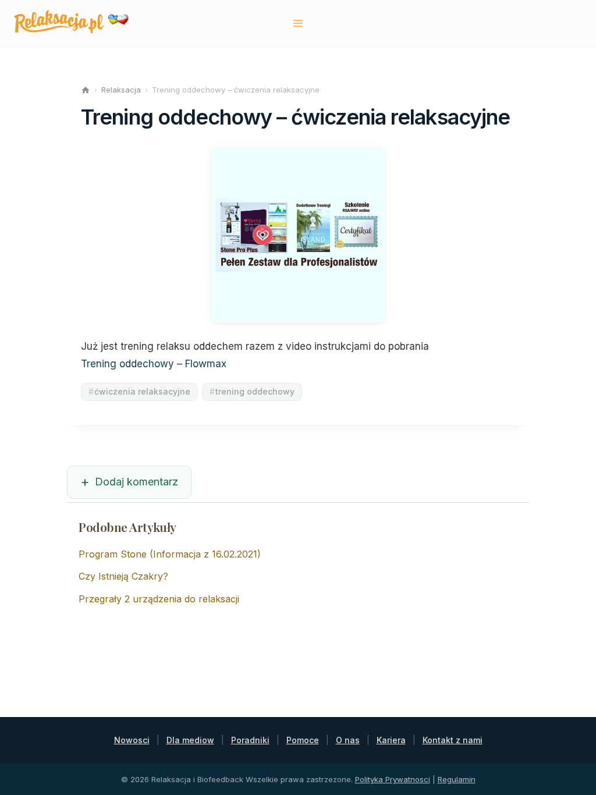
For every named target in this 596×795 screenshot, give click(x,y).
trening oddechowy (252, 391)
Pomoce (302, 740)
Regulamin (457, 779)
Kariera (391, 740)
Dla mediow (190, 740)
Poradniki (250, 740)
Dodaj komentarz (136, 481)
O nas (348, 740)
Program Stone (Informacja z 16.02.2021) (170, 554)
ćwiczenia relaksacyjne (139, 391)
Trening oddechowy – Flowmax (153, 364)
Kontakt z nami (453, 740)
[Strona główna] (85, 90)
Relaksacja (121, 89)
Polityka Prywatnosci (392, 779)
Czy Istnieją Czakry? (123, 576)
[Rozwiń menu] (298, 23)
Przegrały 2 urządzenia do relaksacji (159, 599)
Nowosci (132, 740)
